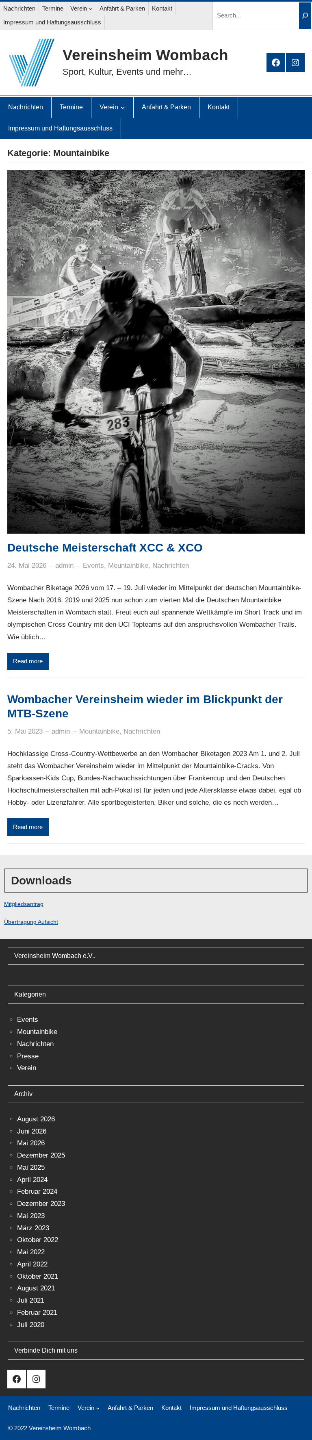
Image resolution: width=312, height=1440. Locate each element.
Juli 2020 (30, 1325)
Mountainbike (128, 565)
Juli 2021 (30, 1300)
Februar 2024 (37, 1191)
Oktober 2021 (37, 1276)
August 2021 (36, 1288)
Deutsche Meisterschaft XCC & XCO (105, 547)
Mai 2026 (31, 1143)
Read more (28, 661)
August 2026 (36, 1119)
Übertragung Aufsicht (31, 922)
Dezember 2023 (41, 1204)
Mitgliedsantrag (23, 904)
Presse (28, 1056)
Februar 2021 (37, 1312)
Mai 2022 (31, 1252)
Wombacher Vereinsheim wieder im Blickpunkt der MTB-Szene (145, 706)
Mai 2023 (31, 1216)
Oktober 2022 (37, 1240)
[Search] (305, 15)
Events (93, 565)
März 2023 (33, 1228)
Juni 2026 (31, 1131)
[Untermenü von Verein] (91, 9)
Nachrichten (170, 565)
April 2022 (32, 1264)
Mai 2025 (31, 1167)
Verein (26, 1068)
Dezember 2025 (41, 1155)
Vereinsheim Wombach (145, 54)
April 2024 (32, 1180)
